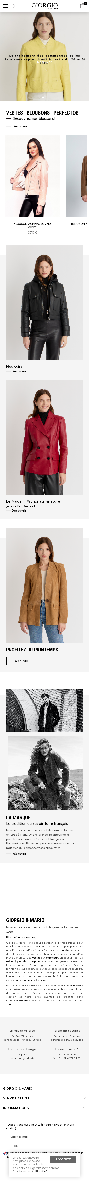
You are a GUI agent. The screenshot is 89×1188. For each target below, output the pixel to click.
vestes (36, 957)
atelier (66, 950)
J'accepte (63, 1159)
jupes (18, 961)
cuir (38, 946)
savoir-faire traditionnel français (26, 980)
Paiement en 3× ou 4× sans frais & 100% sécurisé (67, 1038)
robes (9, 961)
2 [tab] (46, 97)
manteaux (52, 957)
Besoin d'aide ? (66, 1049)
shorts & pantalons (35, 961)
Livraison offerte (22, 1030)
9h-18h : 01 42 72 (66, 1058)
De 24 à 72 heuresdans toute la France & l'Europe (22, 1038)
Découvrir (20, 126)
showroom (21, 1000)
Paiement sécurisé (67, 1030)
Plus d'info (41, 1171)
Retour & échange (22, 1049)
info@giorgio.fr (67, 1054)
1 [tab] (43, 97)
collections (76, 985)
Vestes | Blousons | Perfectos (42, 115)
